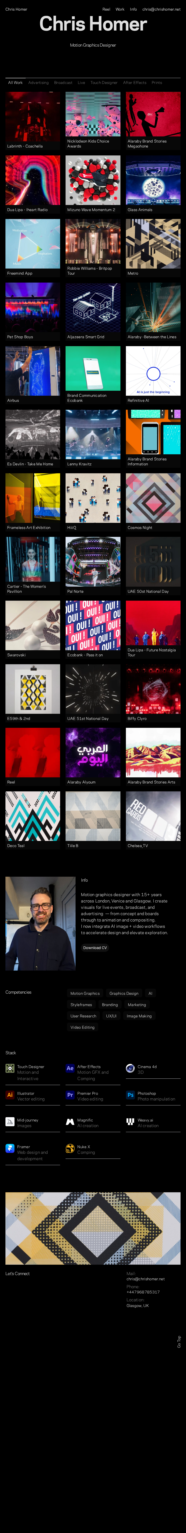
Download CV (95, 947)
